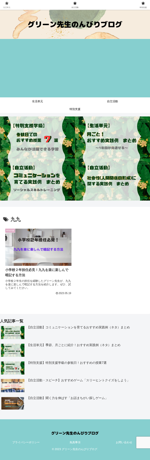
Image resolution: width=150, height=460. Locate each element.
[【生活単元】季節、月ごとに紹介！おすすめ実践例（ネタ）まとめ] (112, 137)
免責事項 (75, 442)
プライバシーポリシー (26, 442)
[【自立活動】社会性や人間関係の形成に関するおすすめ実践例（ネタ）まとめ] (112, 180)
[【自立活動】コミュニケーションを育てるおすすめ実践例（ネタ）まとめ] (37, 180)
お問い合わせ (124, 442)
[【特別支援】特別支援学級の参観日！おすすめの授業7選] (37, 137)
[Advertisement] (75, 68)
